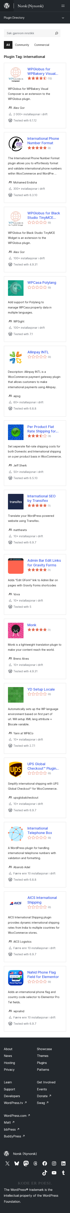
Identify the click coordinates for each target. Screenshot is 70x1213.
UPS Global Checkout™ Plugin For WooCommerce (43, 766)
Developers (12, 1096)
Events (42, 1089)
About (8, 1049)
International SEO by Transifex (41, 498)
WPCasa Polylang (41, 282)
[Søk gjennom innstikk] (56, 33)
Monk (31, 625)
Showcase (44, 1049)
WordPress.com (17, 1116)
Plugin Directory (14, 17)
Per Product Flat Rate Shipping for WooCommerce (41, 429)
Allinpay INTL (38, 352)
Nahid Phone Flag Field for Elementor (43, 974)
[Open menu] (64, 6)
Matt (9, 1122)
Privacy (9, 1070)
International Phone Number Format (43, 140)
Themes (42, 1056)
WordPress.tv (15, 1103)
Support (9, 1089)
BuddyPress (14, 1136)
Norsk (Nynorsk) (25, 1154)
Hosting (9, 1063)
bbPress (12, 1129)
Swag (43, 1103)
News (8, 1056)
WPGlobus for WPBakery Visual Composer (41, 71)
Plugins (42, 1063)
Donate (44, 1096)
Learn (8, 1082)
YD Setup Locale (41, 689)
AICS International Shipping (42, 900)
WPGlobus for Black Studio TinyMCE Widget (43, 215)
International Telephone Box (39, 830)
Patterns (43, 1070)
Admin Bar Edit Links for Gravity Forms (44, 562)
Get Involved (46, 1082)
